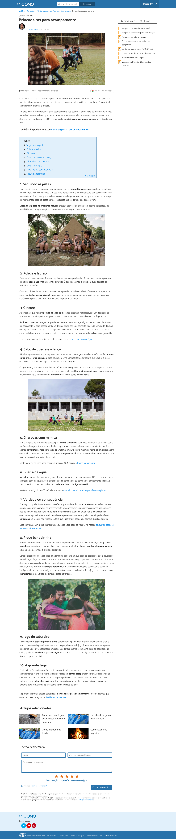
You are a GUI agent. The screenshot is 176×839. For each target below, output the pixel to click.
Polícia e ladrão (34, 149)
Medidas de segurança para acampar (101, 717)
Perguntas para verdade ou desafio (136, 28)
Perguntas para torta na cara (134, 37)
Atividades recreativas (44, 11)
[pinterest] (34, 825)
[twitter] (23, 825)
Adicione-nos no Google (103, 91)
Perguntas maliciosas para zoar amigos (138, 32)
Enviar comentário (101, 787)
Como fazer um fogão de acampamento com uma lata (53, 719)
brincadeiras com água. (82, 339)
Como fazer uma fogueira (98, 731)
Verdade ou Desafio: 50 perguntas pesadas (136, 63)
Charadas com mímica (38, 162)
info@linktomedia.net (86, 800)
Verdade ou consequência (40, 170)
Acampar (56, 11)
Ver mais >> (90, 176)
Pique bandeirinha (36, 174)
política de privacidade (39, 786)
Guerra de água (34, 166)
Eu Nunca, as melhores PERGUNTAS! (137, 49)
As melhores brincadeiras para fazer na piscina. (85, 490)
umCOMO (22, 11)
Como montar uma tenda (51, 731)
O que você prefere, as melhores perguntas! (136, 43)
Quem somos (51, 836)
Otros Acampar (66, 11)
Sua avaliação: (52, 780)
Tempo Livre (31, 11)
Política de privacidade (94, 836)
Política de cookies (110, 836)
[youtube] (28, 825)
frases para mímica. (86, 463)
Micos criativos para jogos (133, 57)
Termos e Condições (77, 836)
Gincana (31, 153)
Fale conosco (63, 836)
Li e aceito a (35, 786)
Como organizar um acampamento (70, 130)
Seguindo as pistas (35, 145)
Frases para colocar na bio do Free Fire (138, 53)
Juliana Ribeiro (33, 29)
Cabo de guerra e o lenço (39, 157)
